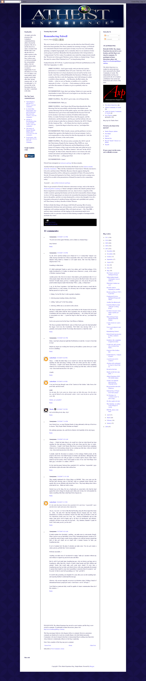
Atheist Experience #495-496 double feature (113, 377)
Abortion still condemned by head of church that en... (113, 364)
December (110, 251)
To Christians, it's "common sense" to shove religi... (113, 396)
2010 (106, 240)
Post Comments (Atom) (57, 649)
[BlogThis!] (56, 40)
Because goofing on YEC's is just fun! (114, 292)
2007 (106, 248)
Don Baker (108, 133)
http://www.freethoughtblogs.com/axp (54, 629)
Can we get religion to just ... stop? (114, 328)
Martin (51, 409)
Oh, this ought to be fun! (113, 401)
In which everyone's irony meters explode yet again (114, 312)
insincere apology (65, 163)
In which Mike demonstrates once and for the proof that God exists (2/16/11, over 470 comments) (31, 113)
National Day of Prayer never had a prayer (113, 391)
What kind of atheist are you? (113, 284)
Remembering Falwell (55, 36)
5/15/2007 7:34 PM (62, 421)
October (109, 256)
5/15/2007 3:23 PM (62, 237)
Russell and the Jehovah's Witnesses (113, 387)
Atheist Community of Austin (113, 107)
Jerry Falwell (52, 222)
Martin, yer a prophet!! (55, 400)
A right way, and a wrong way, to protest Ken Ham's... (113, 346)
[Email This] (54, 40)
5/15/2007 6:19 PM (62, 381)
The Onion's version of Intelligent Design (113, 273)
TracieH (107, 144)
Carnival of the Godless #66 (113, 351)
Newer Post (47, 645)
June (108, 268)
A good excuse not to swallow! (112, 359)
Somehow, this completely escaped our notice (114, 341)
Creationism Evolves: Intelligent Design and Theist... (113, 297)
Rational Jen (108, 138)
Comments (109, 39)
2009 (106, 243)
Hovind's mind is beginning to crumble (113, 288)
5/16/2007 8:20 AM (62, 439)
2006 (106, 426)
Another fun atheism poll (113, 302)
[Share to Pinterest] (63, 40)
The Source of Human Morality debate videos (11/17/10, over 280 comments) (31, 131)
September (110, 259)
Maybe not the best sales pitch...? (113, 372)
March (109, 417)
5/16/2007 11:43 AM (63, 476)
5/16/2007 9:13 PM (62, 502)
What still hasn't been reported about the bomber (112, 318)
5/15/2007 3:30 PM (62, 253)
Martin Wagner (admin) (111, 131)
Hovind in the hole (112, 369)
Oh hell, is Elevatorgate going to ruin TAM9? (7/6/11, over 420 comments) (31, 123)
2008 (106, 246)
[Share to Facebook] (60, 40)
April (108, 415)
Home (70, 645)
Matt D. (107, 136)
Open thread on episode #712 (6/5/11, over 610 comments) (31, 104)
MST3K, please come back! (112, 410)
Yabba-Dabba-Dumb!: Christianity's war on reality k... (113, 278)
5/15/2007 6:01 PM (62, 338)
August (109, 262)
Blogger (92, 666)
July (108, 265)
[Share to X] (58, 40)
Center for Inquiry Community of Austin (113, 112)
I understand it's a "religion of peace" (114, 355)
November (110, 254)
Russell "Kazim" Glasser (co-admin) (113, 141)
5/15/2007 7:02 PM (62, 409)
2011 (106, 237)
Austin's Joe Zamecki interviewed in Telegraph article (112, 382)
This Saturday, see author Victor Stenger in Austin (113, 405)
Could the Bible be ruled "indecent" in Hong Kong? (113, 306)
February (109, 420)
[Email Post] (47, 220)
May (108, 270)
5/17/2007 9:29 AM (62, 531)
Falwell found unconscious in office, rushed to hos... (114, 335)
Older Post (93, 645)
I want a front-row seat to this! (113, 323)
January (109, 423)
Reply (51, 246)
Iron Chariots (108, 115)
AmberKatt (52, 358)
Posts (107, 35)
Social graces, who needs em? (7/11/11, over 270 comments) (31, 139)
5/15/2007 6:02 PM (62, 358)
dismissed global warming (52, 188)
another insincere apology (62, 183)
